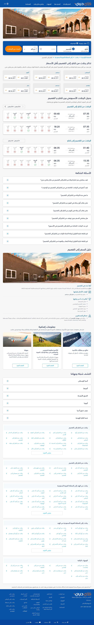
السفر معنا (57, 4)
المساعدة (28, 4)
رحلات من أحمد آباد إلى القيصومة (81, 503)
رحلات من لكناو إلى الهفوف (39, 444)
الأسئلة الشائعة (35, 599)
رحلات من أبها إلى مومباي (16, 533)
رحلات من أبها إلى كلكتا (81, 533)
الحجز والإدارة (67, 4)
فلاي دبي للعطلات (24, 607)
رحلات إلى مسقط (10, 602)
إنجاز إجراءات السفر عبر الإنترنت (35, 595)
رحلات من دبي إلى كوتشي (61, 566)
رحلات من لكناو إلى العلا (37, 438)
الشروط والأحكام (86, 603)
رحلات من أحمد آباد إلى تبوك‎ (16, 503)
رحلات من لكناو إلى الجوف (37, 433)
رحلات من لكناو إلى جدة (60, 449)
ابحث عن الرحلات (13, 48)
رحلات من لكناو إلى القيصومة (82, 444)
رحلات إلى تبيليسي (12, 595)
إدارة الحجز (49, 594)
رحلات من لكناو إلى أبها (81, 433)
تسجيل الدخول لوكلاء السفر (36, 614)
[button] (47, 180)
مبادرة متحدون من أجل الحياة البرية (47, 608)
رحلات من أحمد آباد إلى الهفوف (38, 503)
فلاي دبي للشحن (47, 604)
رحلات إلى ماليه (10, 606)
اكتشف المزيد (80, 365)
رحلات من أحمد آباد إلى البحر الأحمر (60, 492)
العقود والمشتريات (36, 603)
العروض (62, 597)
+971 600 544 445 (85, 607)
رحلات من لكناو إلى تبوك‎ (16, 443)
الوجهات (49, 4)
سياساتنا (88, 600)
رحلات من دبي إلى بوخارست (83, 566)
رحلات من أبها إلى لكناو (38, 533)
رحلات (77, 57)
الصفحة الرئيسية (86, 57)
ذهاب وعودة (83, 43)
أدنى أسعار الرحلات (24, 595)
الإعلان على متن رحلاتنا (35, 609)
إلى (70, 47)
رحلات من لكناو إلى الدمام (16, 433)
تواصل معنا (49, 601)
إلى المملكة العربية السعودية (63, 57)
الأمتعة (63, 604)
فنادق (25, 602)
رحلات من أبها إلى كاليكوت (18, 529)
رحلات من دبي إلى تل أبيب (17, 566)
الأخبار (50, 597)
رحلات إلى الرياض (10, 599)
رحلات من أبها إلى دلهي (37, 528)
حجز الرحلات (62, 594)
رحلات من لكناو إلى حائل (37, 449)
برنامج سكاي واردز (39, 4)
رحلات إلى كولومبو (12, 610)
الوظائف (25, 611)
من (87, 47)
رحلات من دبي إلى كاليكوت (39, 566)
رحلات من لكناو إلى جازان (81, 449)
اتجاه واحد (73, 43)
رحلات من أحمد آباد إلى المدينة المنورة (60, 503)
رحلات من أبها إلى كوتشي (61, 534)
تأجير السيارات (23, 599)
